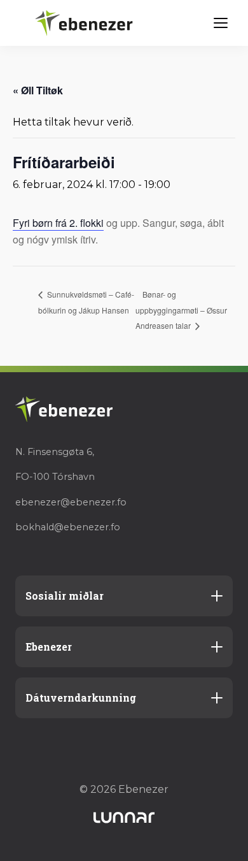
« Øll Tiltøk (38, 90)
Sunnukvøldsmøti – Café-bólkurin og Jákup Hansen (86, 302)
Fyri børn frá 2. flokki (58, 222)
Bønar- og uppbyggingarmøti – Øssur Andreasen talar (181, 310)
